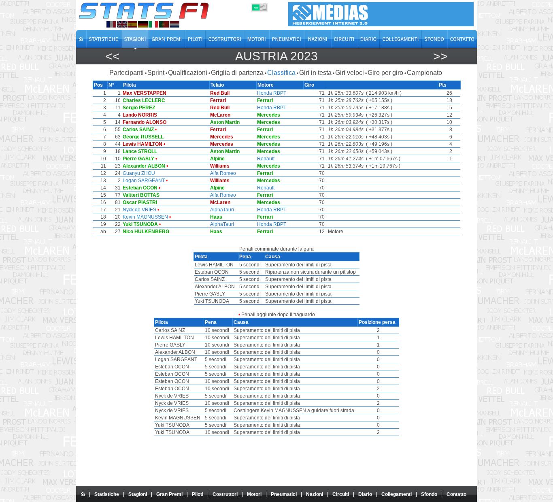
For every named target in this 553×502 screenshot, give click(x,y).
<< (112, 56)
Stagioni (137, 494)
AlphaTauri (222, 210)
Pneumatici (284, 494)
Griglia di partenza (237, 72)
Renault (265, 159)
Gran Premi (169, 494)
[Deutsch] (143, 24)
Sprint (155, 72)
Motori (254, 494)
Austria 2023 (276, 56)
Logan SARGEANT (144, 180)
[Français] (111, 24)
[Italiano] (153, 24)
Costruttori (225, 494)
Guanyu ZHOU (139, 173)
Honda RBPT (271, 93)
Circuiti (340, 494)
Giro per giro (385, 72)
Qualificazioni (187, 72)
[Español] (132, 24)
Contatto (456, 494)
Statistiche (106, 494)
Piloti (197, 494)
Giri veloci (349, 72)
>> (440, 56)
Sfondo (429, 494)
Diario (365, 494)
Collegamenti (396, 494)
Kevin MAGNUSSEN (145, 217)
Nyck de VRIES (139, 210)
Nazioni (314, 494)
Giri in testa (315, 72)
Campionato (424, 72)
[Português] (164, 24)
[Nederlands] (174, 24)
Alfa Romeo (223, 173)
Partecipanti (126, 72)
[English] (122, 24)
